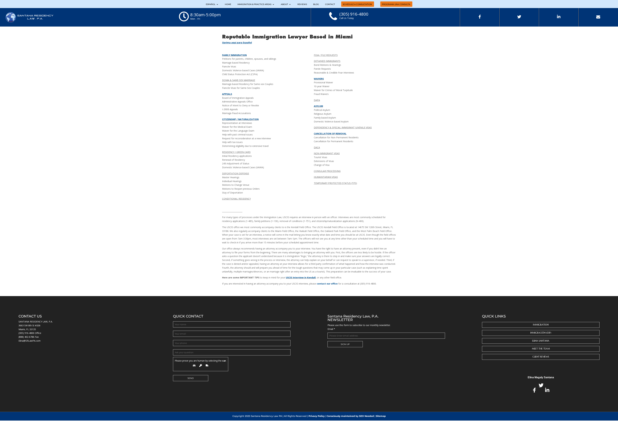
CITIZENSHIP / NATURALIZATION (240, 119)
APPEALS (227, 94)
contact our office (327, 283)
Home (228, 4)
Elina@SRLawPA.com (30, 340)
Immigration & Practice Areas (254, 4)
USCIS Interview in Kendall (301, 277)
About (284, 4)
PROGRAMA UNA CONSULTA (396, 4)
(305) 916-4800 (26, 333)
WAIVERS (319, 78)
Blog (316, 4)
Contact (330, 4)
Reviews (302, 4)
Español (210, 4)
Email (331, 329)
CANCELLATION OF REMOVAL (330, 133)
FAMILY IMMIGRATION (234, 55)
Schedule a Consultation (357, 4)
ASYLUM (318, 106)
